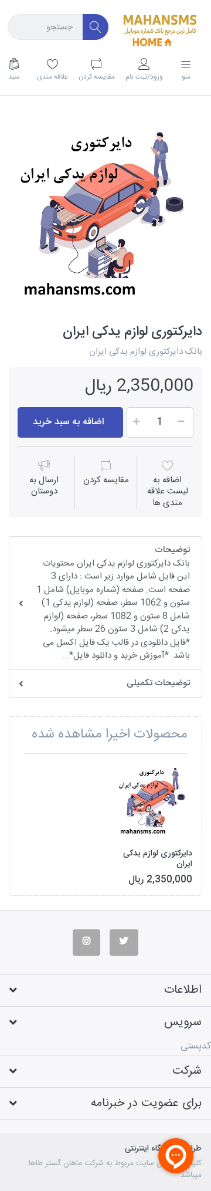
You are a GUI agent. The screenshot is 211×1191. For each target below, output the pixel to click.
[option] (105, 216)
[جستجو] (96, 27)
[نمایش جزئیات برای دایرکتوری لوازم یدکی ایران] (153, 802)
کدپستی (196, 1046)
